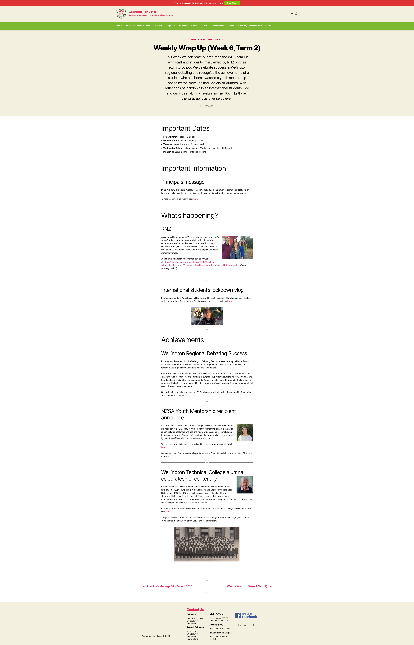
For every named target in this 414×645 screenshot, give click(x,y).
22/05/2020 (208, 106)
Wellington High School (143, 12)
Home (119, 26)
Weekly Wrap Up (215, 40)
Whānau (158, 26)
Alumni (231, 26)
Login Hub (170, 26)
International (218, 26)
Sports (194, 26)
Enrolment (182, 26)
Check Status (232, 3)
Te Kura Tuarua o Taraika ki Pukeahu (151, 15)
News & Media (143, 26)
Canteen (269, 26)
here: (230, 301)
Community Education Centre (249, 26)
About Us (128, 26)
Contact (203, 26)
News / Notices (198, 40)
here (163, 447)
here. (195, 199)
